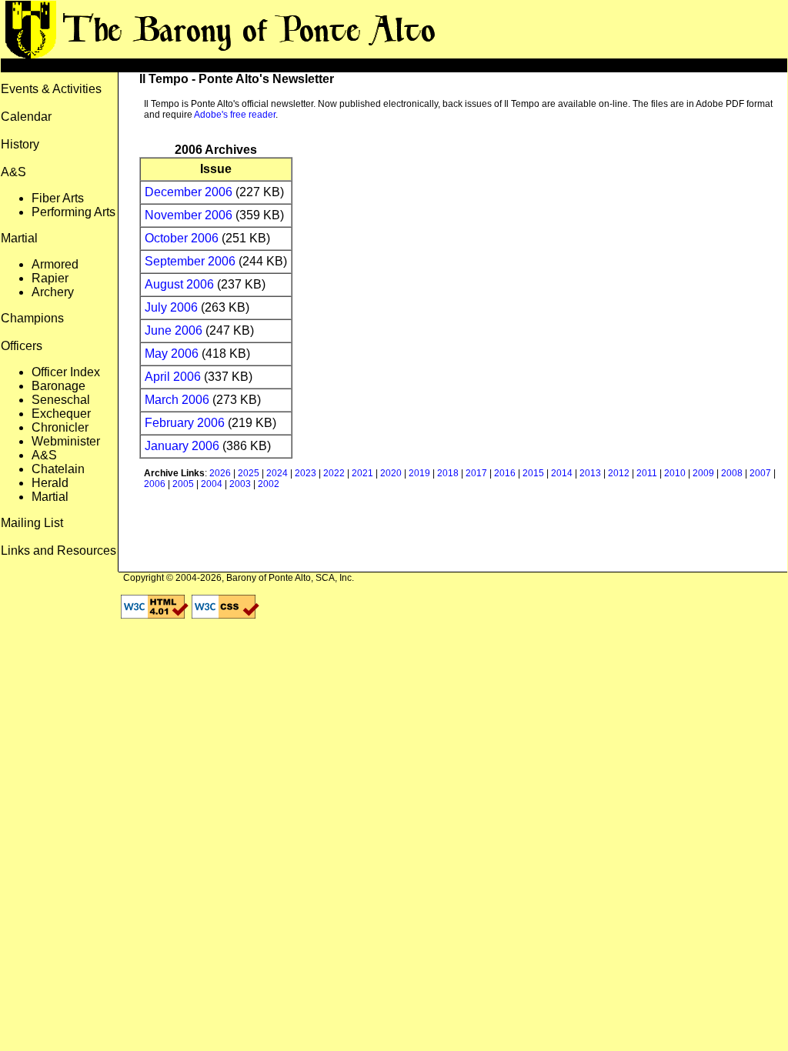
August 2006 (179, 284)
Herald (50, 482)
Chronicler (60, 427)
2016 (505, 473)
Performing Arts (73, 212)
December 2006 (188, 192)
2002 (268, 484)
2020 (391, 473)
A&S (44, 455)
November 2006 (188, 215)
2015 (533, 473)
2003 (240, 484)
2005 (183, 484)
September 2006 (190, 261)
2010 (675, 473)
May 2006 (172, 353)
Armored (55, 264)
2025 (248, 473)
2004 (211, 484)
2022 (334, 473)
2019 (419, 473)
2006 (154, 484)
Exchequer (61, 413)
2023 (305, 473)
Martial (50, 496)
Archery (53, 292)
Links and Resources (58, 550)
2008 (732, 473)
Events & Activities (51, 88)
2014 (562, 473)
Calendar (26, 116)
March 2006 (177, 399)
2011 (646, 473)
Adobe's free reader (234, 114)
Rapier (50, 278)
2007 (760, 473)
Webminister (66, 441)
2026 (220, 473)
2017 (476, 473)
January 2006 (182, 445)
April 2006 (173, 376)
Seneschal (61, 399)
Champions (32, 318)
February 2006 (185, 422)
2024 (277, 473)
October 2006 (182, 238)
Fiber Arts (58, 198)
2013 (590, 473)
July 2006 (171, 307)
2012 (618, 473)
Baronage (58, 385)
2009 (703, 473)
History (20, 144)
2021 (362, 473)
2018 (448, 473)
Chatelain (58, 468)
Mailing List (32, 522)
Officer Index (66, 372)
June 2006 (173, 330)
